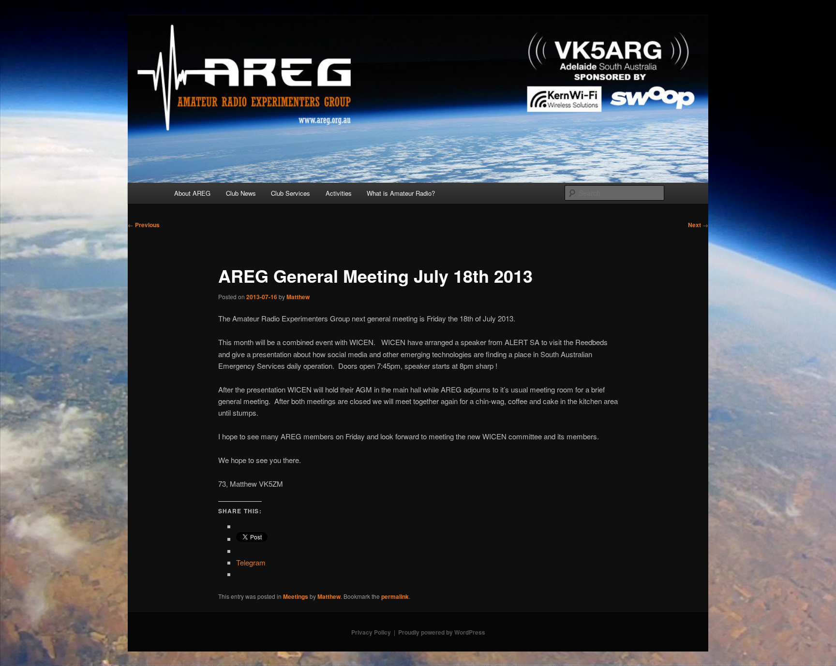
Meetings (295, 596)
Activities (339, 193)
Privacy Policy (371, 632)
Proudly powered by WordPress (441, 632)
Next (698, 224)
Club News (241, 193)
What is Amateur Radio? (401, 193)
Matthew (298, 296)
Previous (144, 224)
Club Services (290, 193)
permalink (395, 596)
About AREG (192, 193)
